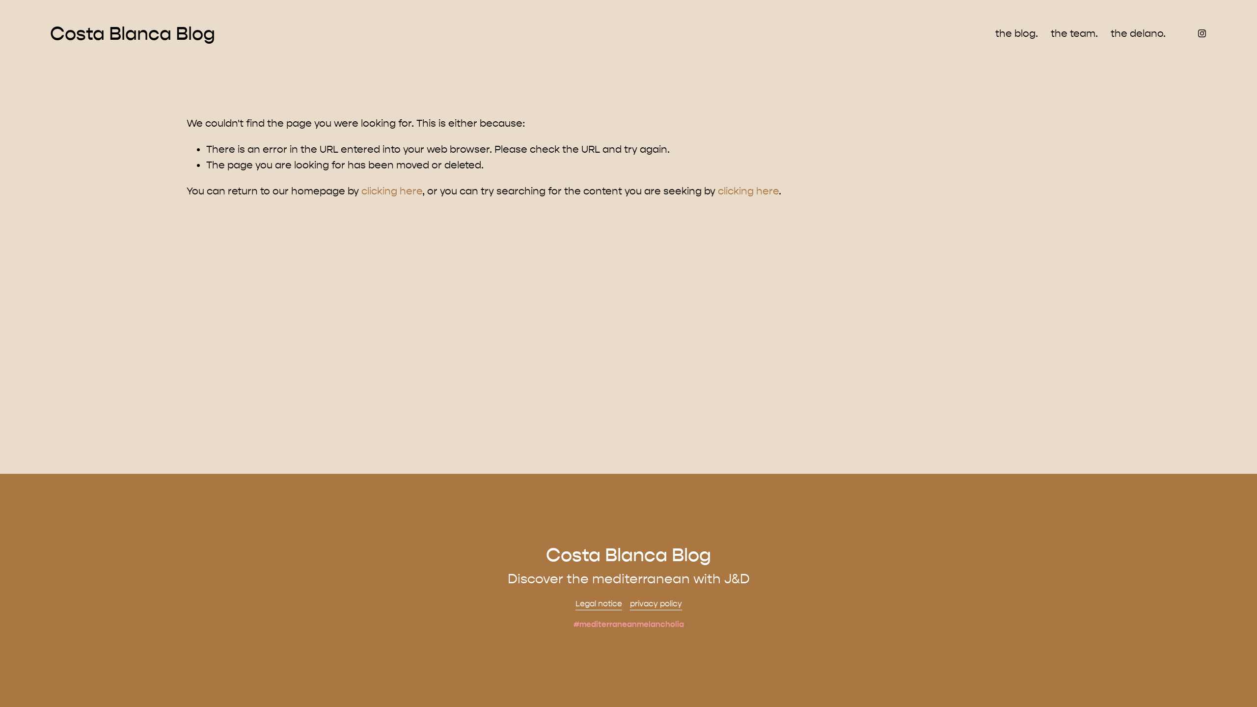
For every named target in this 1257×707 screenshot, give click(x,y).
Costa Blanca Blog (132, 34)
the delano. (1138, 33)
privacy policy (656, 603)
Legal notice (598, 603)
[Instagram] (1202, 33)
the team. (1074, 33)
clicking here (391, 191)
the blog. (1016, 33)
